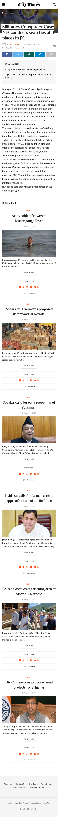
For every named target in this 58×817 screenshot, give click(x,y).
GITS (47, 803)
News (12, 13)
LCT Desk (14, 44)
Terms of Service (36, 787)
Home (4, 13)
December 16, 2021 (31, 44)
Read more (29, 272)
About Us (8, 784)
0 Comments (30, 293)
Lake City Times (21, 803)
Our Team (33, 784)
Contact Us (20, 784)
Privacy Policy (19, 787)
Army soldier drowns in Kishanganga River (25, 69)
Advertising (46, 784)
